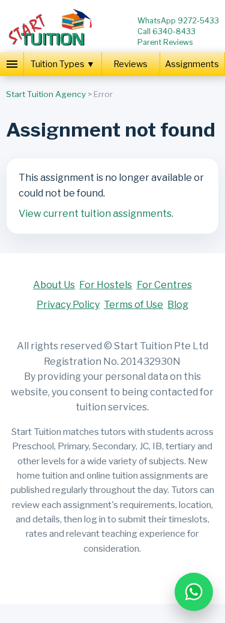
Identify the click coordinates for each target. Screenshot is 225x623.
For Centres (164, 285)
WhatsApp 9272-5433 (178, 20)
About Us (54, 285)
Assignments (192, 64)
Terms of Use (133, 304)
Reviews (130, 64)
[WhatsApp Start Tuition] (194, 592)
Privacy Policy (68, 304)
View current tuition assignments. (96, 213)
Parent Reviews (165, 42)
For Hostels (105, 285)
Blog (177, 304)
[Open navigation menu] (12, 64)
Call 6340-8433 (166, 31)
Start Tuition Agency (46, 94)
